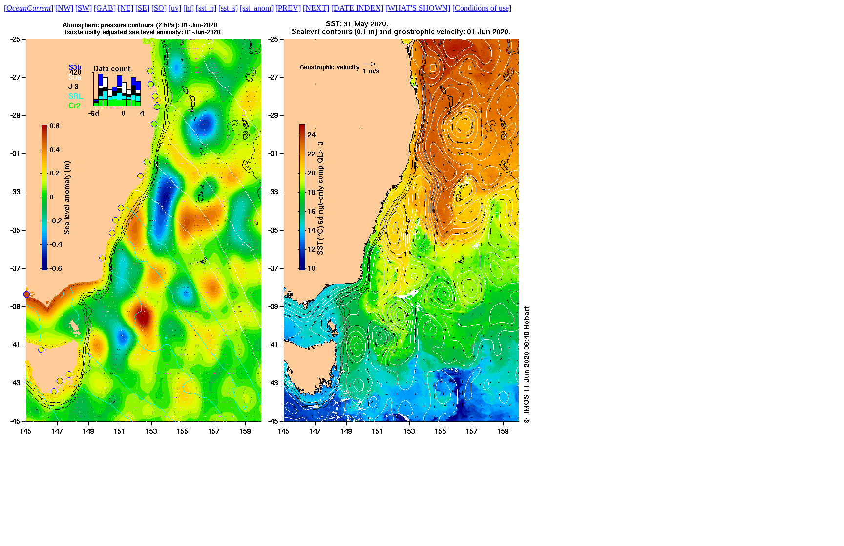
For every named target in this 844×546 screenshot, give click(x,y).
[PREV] (288, 8)
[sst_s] (228, 8)
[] (28, 8)
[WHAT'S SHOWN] (417, 8)
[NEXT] (316, 8)
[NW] (64, 8)
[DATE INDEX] (357, 8)
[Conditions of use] (481, 8)
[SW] (83, 8)
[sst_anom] (257, 8)
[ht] (188, 8)
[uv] (175, 8)
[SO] (159, 8)
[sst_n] (206, 8)
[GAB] (105, 8)
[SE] (142, 8)
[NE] (125, 8)
